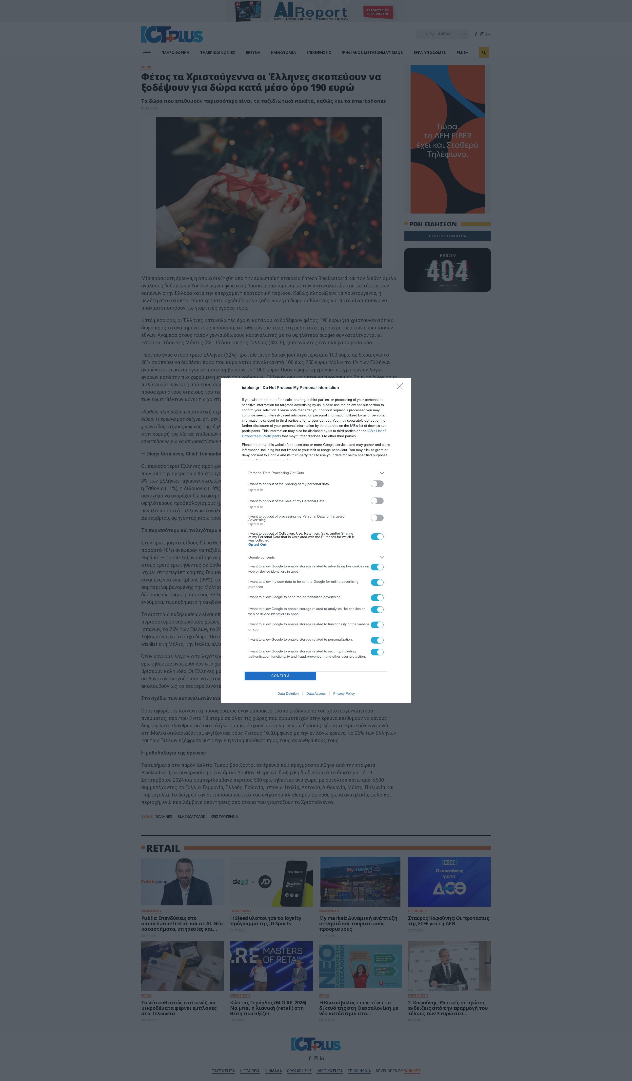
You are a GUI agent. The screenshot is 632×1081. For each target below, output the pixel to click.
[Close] (401, 388)
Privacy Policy (344, 693)
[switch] (377, 483)
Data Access (316, 693)
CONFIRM (280, 676)
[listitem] (316, 473)
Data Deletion (288, 693)
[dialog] (316, 540)
